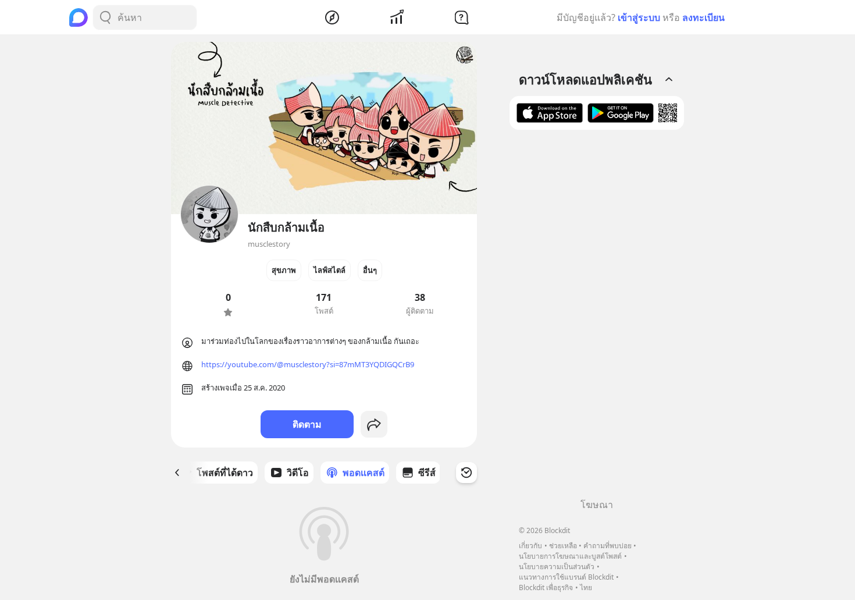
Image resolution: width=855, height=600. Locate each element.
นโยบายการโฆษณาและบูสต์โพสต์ (570, 556)
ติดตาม (307, 424)
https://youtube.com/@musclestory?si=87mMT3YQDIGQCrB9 (307, 364)
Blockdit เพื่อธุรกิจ (546, 587)
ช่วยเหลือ (563, 546)
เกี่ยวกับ (530, 546)
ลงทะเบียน (703, 17)
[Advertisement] (597, 318)
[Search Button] (105, 17)
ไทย (586, 587)
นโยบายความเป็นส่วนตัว (556, 566)
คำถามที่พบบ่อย (607, 546)
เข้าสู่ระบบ (639, 17)
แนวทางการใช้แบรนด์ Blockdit (566, 577)
